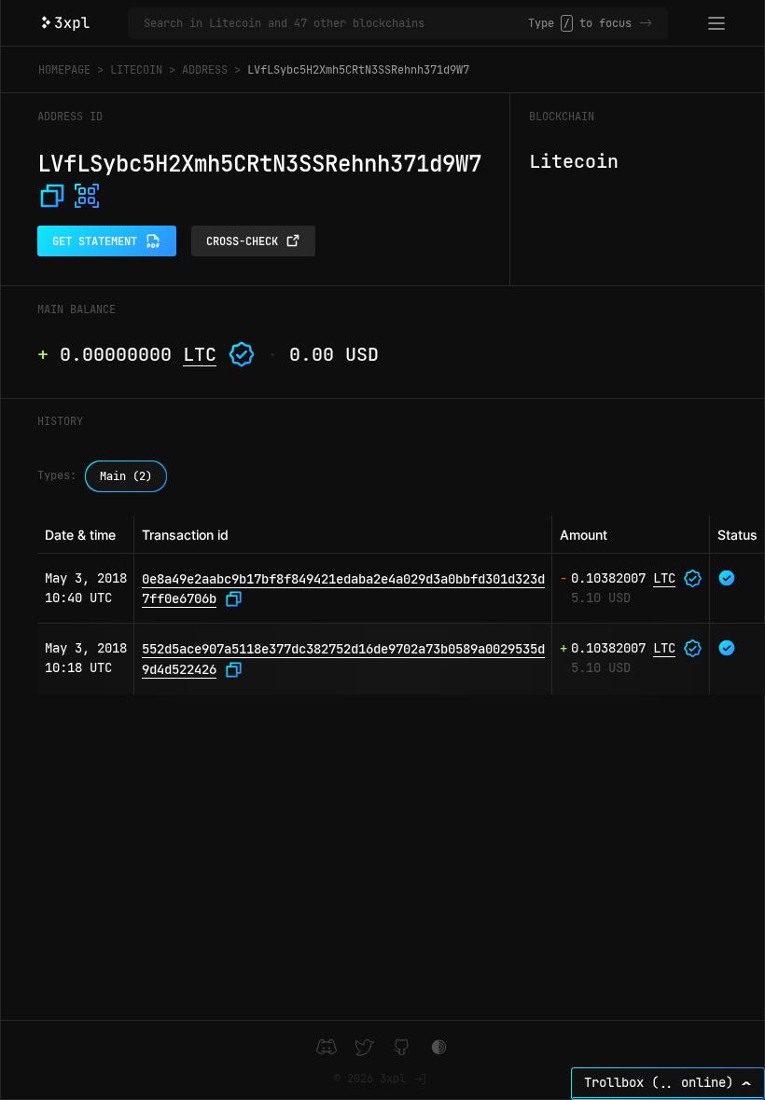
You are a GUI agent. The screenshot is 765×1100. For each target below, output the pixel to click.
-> (645, 23)
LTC (199, 354)
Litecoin (136, 69)
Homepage (64, 69)
